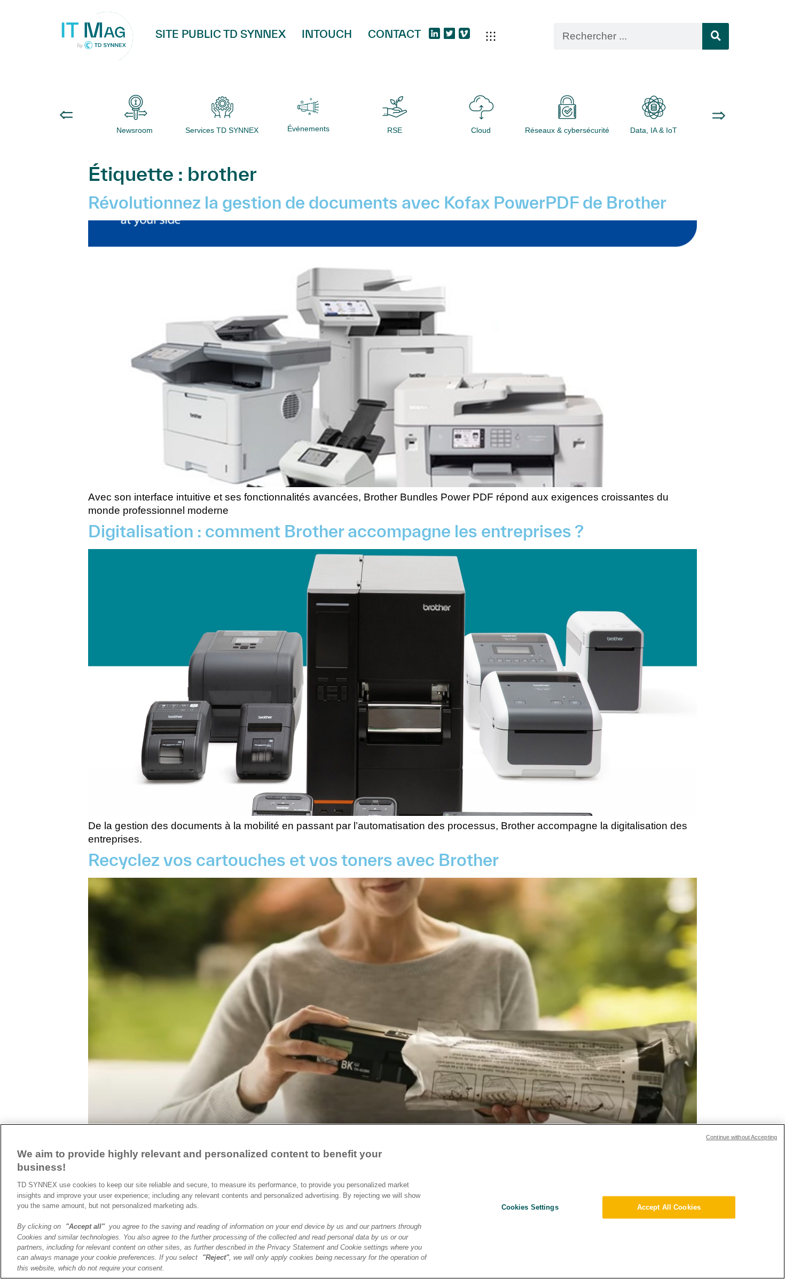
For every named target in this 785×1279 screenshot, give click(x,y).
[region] (392, 1201)
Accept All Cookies (669, 1207)
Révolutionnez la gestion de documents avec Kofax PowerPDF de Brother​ (377, 202)
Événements (308, 128)
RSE (394, 130)
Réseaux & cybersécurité (567, 130)
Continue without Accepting (741, 1137)
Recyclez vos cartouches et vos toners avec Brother (293, 859)
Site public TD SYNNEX (220, 34)
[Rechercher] (715, 36)
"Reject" (215, 1258)
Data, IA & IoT (653, 130)
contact (394, 34)
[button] (490, 36)
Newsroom (135, 130)
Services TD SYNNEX (221, 130)
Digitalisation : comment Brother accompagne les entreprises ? (336, 531)
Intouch (327, 34)
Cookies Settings (530, 1207)
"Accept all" (85, 1226)
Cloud (481, 130)
